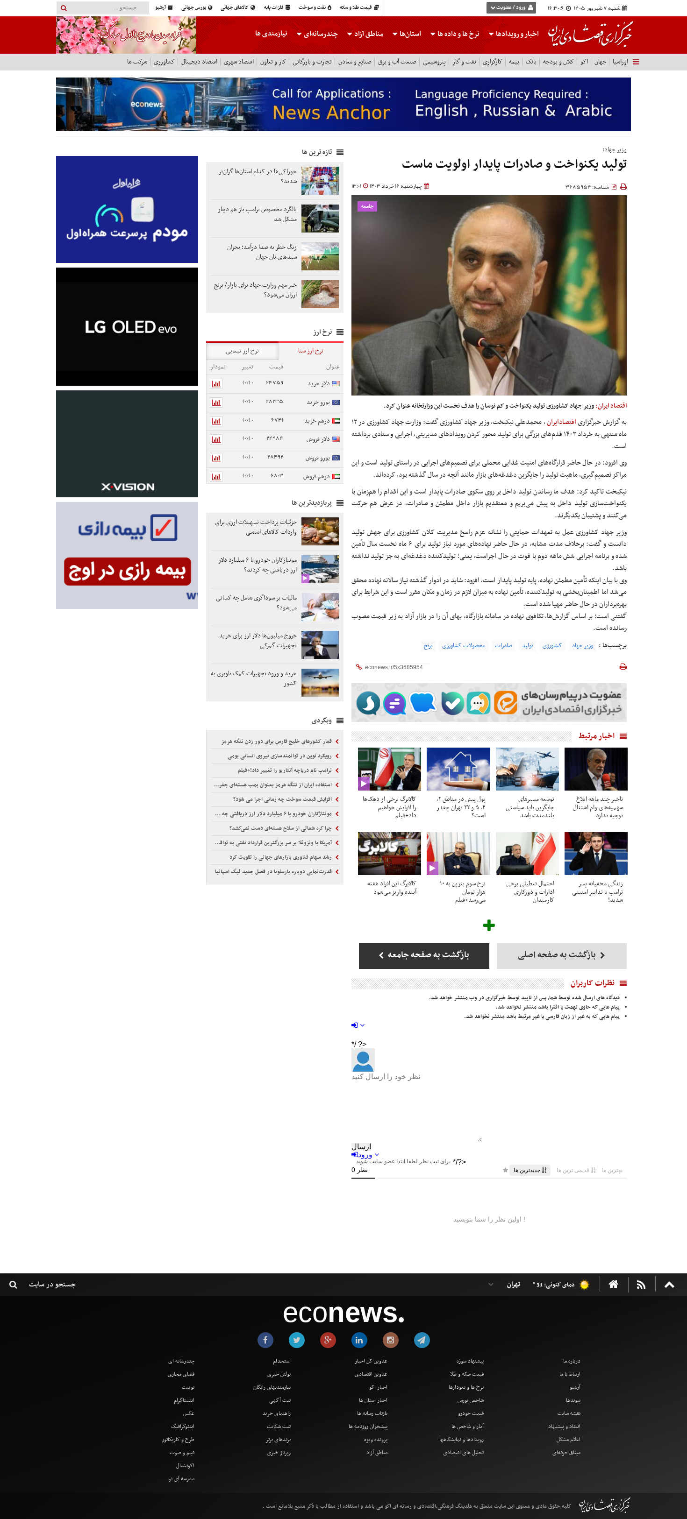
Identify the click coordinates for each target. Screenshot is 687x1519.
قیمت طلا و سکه (356, 7)
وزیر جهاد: (614, 149)
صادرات (503, 646)
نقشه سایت (569, 1413)
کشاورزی (164, 62)
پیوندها (573, 1400)
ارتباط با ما (569, 1374)
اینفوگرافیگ (182, 1426)
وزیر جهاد (582, 646)
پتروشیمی (434, 62)
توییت (188, 1387)
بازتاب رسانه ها (372, 1413)
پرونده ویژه (375, 1439)
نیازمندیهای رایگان (272, 1387)
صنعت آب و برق (397, 62)
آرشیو (161, 7)
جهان (600, 62)
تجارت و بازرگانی (312, 62)
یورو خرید (318, 402)
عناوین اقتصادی (371, 1374)
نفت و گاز (464, 62)
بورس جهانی (194, 7)
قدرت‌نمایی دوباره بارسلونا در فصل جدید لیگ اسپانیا (274, 871)
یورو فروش (318, 457)
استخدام (282, 1361)
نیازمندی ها (271, 34)
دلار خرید (319, 383)
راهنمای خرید (276, 1413)
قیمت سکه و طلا (467, 1374)
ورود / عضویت (510, 7)
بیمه (514, 62)
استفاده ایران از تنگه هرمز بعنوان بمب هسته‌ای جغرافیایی (272, 785)
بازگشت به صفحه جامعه (427, 955)
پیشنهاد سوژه (470, 1361)
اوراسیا (620, 62)
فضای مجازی (181, 1374)
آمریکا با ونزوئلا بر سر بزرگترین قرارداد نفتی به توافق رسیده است (272, 843)
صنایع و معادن (355, 62)
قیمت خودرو (471, 1413)
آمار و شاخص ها (467, 1426)
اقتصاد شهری (239, 62)
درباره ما (571, 1361)
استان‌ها (409, 34)
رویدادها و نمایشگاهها (461, 1439)
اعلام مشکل (568, 1439)
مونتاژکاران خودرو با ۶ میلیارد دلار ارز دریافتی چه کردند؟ (272, 814)
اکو (584, 62)
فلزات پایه (274, 7)
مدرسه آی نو (181, 1479)
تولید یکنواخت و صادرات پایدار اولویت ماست (514, 164)
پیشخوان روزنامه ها (368, 1426)
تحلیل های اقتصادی (463, 1452)
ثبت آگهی (280, 1400)
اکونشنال (185, 1465)
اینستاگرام (184, 1400)
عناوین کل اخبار (371, 1361)
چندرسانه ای (181, 1361)
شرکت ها (137, 62)
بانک (531, 62)
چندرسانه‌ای (320, 34)
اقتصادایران (561, 422)
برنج (428, 646)
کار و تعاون (273, 62)
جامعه (367, 206)
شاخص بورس (471, 1400)
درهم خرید (317, 421)
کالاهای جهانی (235, 7)
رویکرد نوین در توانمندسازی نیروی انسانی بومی (280, 756)
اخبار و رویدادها (516, 34)
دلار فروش (318, 439)
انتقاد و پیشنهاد (564, 1426)
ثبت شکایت (279, 1426)
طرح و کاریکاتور (178, 1439)
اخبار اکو (378, 1387)
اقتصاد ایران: (611, 406)
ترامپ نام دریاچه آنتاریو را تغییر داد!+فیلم (285, 770)
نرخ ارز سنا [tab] (310, 351)
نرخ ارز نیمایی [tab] (242, 351)
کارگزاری (492, 62)
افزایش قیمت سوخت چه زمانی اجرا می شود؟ (283, 799)
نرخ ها (458, 34)
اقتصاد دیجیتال (199, 62)
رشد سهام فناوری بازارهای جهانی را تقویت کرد (281, 857)
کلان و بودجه (558, 62)
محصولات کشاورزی (463, 646)
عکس (188, 1413)
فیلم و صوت (182, 1452)
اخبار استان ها (373, 1400)
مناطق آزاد (368, 34)
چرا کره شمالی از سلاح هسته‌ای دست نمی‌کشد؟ (281, 828)
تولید (527, 646)
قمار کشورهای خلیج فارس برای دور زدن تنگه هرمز (277, 741)
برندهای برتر (278, 1439)
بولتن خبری (279, 1374)
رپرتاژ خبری (279, 1452)
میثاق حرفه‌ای (566, 1452)
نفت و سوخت (313, 7)
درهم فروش (316, 476)
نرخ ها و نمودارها (466, 1387)
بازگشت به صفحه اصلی (558, 955)
